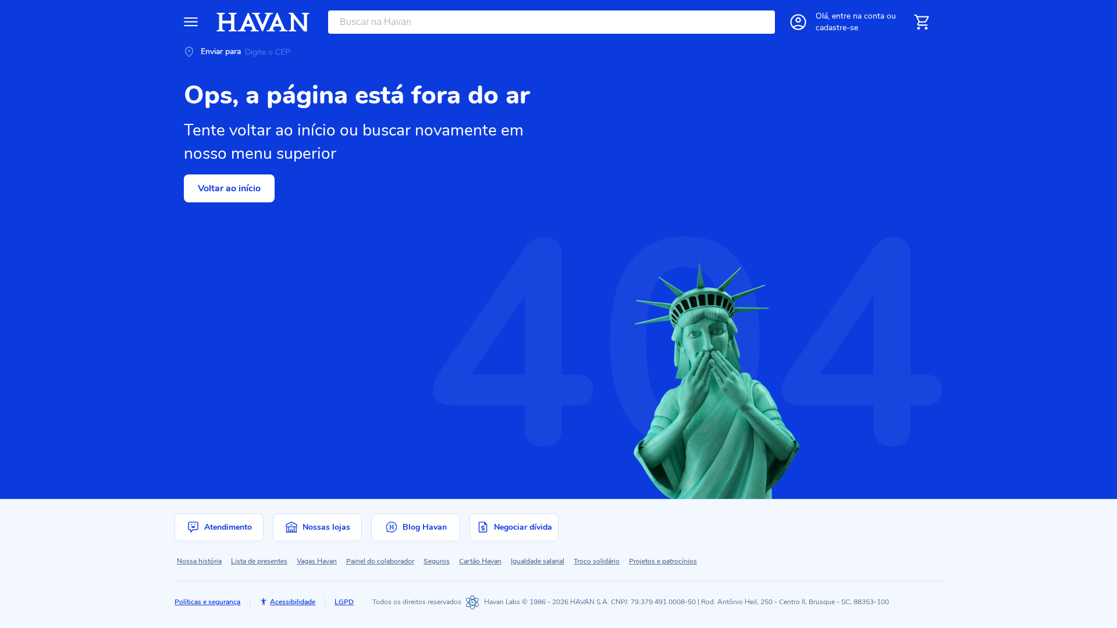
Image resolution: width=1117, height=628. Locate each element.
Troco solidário (597, 561)
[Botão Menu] (190, 22)
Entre (858, 16)
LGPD (344, 601)
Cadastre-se (837, 27)
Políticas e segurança (207, 601)
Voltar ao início (229, 188)
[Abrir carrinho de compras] (921, 22)
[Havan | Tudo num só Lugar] (263, 22)
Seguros (437, 561)
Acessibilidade (292, 601)
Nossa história (199, 561)
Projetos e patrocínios (663, 561)
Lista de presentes (259, 561)
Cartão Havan (480, 561)
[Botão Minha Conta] (798, 22)
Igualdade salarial (537, 561)
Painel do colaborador (380, 561)
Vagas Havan (317, 561)
